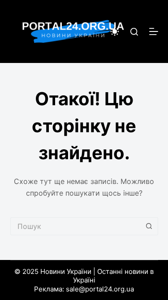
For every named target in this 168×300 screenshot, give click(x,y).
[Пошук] (134, 32)
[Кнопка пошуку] (149, 226)
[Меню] (153, 31)
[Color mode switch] (114, 31)
